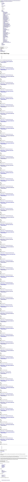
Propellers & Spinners (5, 34)
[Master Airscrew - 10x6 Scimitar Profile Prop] (6, 378)
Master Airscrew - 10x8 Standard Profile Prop (7, 417)
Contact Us (3, 472)
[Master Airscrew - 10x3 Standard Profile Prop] (6, 67)
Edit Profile (3, 465)
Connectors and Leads (5, 23)
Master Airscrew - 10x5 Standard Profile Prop (7, 83)
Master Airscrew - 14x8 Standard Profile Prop (7, 194)
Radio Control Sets (5, 35)
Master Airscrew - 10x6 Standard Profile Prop (7, 387)
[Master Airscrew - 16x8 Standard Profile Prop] (6, 230)
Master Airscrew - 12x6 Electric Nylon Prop (6, 150)
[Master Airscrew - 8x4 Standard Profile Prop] (6, 297)
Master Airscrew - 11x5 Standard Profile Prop (7, 113)
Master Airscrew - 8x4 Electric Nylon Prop (6, 291)
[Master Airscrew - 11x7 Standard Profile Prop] (6, 126)
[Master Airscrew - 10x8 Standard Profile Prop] (6, 415)
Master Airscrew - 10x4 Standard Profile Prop (7, 76)
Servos (4, 38)
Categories (3, 11)
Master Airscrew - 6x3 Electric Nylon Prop (6, 239)
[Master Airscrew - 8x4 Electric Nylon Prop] (6, 289)
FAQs (2, 43)
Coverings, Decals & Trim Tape (7, 25)
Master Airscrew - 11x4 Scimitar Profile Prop (7, 439)
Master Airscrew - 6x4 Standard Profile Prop (7, 246)
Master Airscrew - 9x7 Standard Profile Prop (7, 350)
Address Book (3, 466)
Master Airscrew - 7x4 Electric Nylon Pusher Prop (7, 254)
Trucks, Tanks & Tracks (6, 41)
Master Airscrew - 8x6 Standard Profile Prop (7, 320)
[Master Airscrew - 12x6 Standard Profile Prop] (6, 156)
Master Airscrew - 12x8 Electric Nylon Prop (6, 172)
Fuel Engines (4, 28)
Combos (4, 22)
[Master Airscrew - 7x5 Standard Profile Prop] (6, 267)
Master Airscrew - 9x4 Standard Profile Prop (7, 328)
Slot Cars (4, 39)
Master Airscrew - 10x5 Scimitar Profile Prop (7, 365)
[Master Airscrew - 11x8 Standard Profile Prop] (6, 134)
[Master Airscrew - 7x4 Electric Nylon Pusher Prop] (7, 252)
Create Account (3, 464)
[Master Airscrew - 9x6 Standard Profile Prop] (6, 341)
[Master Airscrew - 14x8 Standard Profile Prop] (6, 193)
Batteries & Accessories (6, 16)
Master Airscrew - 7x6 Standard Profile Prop (7, 276)
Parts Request (3, 44)
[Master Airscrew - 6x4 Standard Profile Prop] (6, 245)
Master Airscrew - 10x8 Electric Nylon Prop (6, 98)
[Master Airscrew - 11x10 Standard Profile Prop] (6, 430)
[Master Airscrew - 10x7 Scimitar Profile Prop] (6, 393)
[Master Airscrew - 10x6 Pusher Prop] (5, 371)
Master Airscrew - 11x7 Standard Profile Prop (7, 128)
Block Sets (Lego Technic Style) (7, 42)
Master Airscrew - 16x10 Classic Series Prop (6, 209)
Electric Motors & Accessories (6, 26)
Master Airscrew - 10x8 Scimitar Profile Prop (7, 409)
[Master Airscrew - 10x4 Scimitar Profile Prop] (6, 356)
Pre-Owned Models (5, 12)
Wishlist (3, 3)
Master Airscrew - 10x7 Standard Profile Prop (7, 402)
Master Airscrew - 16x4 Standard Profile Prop (7, 217)
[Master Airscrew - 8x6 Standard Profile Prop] (6, 319)
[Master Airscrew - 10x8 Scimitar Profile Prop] (6, 408)
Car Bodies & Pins (5, 21)
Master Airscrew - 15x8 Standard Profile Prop (7, 202)
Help (2, 4)
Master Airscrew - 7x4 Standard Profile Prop (7, 261)
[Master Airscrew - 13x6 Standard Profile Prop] (6, 178)
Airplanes (4, 14)
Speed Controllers (5, 40)
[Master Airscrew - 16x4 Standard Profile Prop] (6, 215)
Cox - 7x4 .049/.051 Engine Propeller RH (6, 61)
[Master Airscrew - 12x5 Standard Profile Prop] (6, 141)
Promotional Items (5, 33)
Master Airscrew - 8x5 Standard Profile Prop (7, 313)
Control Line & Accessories (6, 24)
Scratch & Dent (3, 476)
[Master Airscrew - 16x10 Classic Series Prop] (6, 208)
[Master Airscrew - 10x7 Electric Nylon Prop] (6, 89)
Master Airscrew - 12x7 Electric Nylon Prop (6, 165)
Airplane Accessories (5, 15)
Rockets (4, 37)
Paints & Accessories (5, 32)
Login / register (3, 5)
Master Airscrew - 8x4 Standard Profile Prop (7, 298)
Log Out (3, 467)
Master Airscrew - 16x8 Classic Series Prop (6, 224)
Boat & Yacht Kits (5, 17)
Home (2, 10)
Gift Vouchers (4, 13)
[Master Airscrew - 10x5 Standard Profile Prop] (6, 82)
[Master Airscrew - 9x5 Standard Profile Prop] (6, 334)
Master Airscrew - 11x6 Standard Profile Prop (7, 120)
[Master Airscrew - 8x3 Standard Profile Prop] (6, 282)
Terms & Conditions (4, 471)
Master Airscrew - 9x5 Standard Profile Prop (7, 335)
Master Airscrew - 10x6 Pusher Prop (5, 372)
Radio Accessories (5, 36)
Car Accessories (5, 20)
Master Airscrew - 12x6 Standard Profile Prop (7, 157)
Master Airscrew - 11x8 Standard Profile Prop (7, 135)
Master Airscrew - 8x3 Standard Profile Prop (7, 283)
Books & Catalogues (5, 18)
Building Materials (5, 19)
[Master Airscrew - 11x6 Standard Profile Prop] (6, 119)
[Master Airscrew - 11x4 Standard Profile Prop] (6, 104)
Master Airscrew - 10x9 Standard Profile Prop (7, 424)
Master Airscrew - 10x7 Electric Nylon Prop (6, 91)
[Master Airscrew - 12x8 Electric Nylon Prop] (6, 171)
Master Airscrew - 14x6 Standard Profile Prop (7, 187)
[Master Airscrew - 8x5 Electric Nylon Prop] (6, 304)
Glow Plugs (4, 30)
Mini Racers (4, 31)
